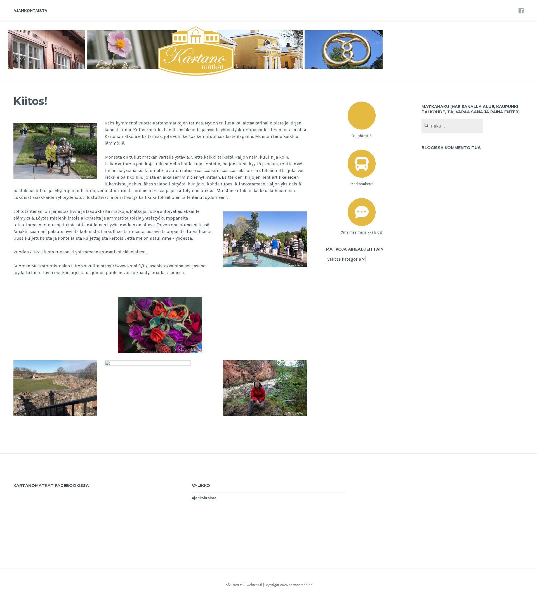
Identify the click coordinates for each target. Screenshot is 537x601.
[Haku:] (452, 126)
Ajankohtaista (30, 10)
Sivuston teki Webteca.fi (244, 585)
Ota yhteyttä (362, 136)
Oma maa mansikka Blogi (362, 232)
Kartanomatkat (300, 585)
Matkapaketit (362, 184)
